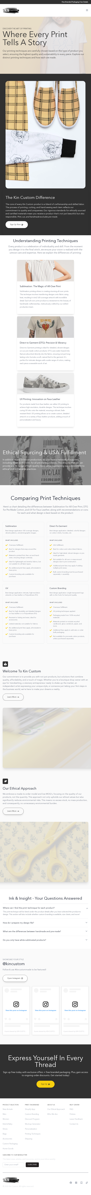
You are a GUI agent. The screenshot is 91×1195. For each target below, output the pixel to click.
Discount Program (32, 1119)
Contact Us (74, 1124)
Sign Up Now (15, 224)
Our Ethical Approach (56, 1109)
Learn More (11, 697)
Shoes (5, 1129)
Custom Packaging (10, 1144)
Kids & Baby (7, 1124)
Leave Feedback (76, 1119)
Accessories (7, 1139)
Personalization (31, 1129)
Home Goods (8, 1149)
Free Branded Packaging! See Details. (75, 2)
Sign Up (44, 1084)
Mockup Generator (32, 1124)
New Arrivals (8, 1109)
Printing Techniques (33, 1134)
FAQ (71, 1109)
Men (4, 1114)
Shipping (28, 1139)
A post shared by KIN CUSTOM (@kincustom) (21, 1031)
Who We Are (52, 1114)
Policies (72, 1114)
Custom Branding (32, 1114)
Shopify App (30, 1109)
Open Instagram (13, 978)
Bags (5, 1134)
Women (6, 1119)
